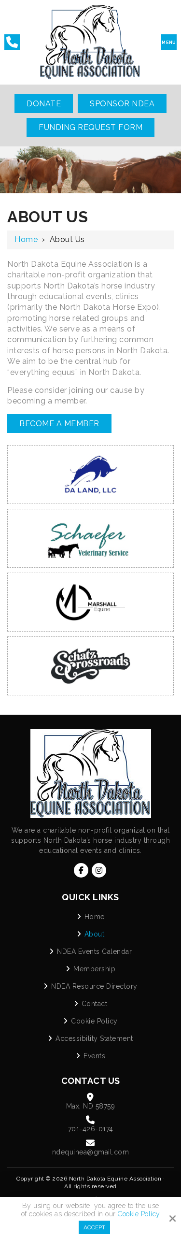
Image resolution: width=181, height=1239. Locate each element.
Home (26, 239)
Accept (94, 1227)
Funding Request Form (90, 127)
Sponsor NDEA (122, 103)
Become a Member (59, 423)
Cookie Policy (139, 1214)
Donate (44, 103)
